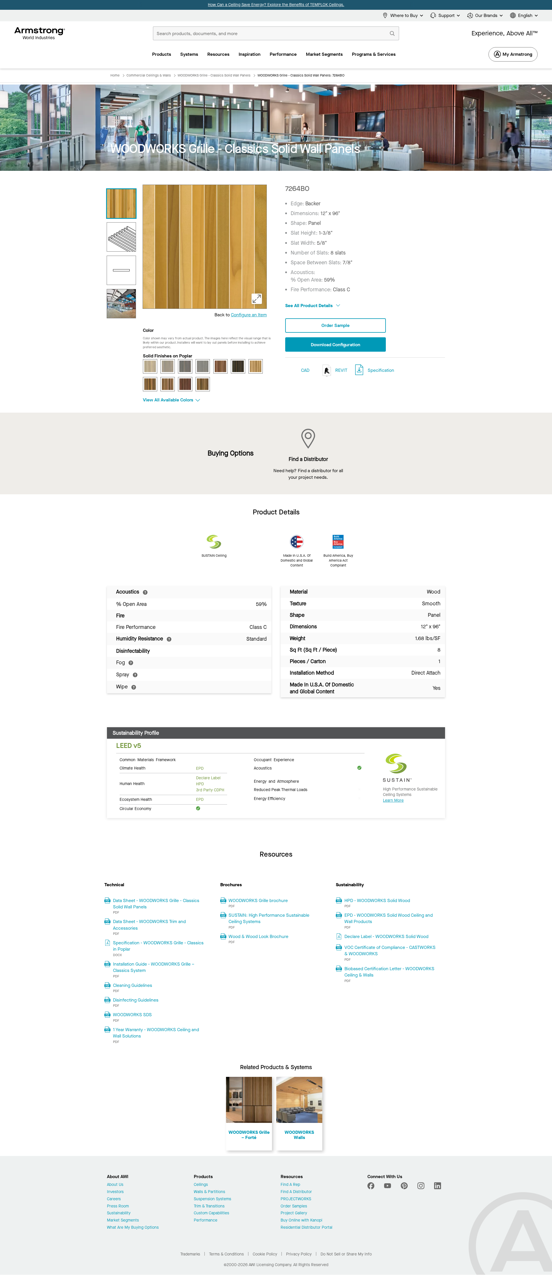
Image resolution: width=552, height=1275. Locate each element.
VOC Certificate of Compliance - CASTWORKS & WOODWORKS (390, 950)
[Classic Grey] (202, 366)
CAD (305, 370)
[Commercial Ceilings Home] (39, 33)
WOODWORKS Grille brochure (258, 900)
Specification (381, 370)
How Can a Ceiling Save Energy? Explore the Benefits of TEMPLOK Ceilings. (276, 4)
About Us (115, 1184)
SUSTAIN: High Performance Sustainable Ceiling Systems (269, 918)
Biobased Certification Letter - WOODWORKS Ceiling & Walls (389, 972)
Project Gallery (294, 1213)
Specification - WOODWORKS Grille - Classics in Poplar (158, 946)
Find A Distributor (296, 1192)
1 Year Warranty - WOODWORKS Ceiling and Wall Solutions (156, 1033)
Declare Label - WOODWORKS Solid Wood (386, 936)
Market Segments (123, 1220)
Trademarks (190, 1254)
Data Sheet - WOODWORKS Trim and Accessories (149, 924)
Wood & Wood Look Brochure (258, 936)
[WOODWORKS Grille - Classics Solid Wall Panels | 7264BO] (121, 203)
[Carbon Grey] (185, 366)
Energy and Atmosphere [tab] (276, 781)
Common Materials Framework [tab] (148, 759)
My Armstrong (517, 54)
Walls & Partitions (209, 1192)
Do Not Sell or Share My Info (346, 1254)
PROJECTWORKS (296, 1199)
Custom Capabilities (211, 1213)
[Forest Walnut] (238, 366)
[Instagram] (421, 1185)
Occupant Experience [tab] (274, 759)
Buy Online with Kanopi (301, 1220)
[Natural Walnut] (150, 384)
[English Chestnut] (220, 366)
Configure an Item (249, 315)
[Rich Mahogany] (185, 384)
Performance (205, 1220)
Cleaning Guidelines (132, 985)
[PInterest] (404, 1185)
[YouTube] (387, 1185)
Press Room (118, 1206)
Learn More (393, 800)
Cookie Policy (265, 1254)
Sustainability (119, 1213)
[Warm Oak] (202, 384)
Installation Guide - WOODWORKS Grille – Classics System (153, 967)
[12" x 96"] (121, 270)
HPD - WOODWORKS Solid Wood (377, 900)
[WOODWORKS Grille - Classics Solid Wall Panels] (121, 303)
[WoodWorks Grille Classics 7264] (121, 237)
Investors (115, 1192)
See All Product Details (309, 306)
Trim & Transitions (209, 1206)
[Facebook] (371, 1185)
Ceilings (201, 1184)
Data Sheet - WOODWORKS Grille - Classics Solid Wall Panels (156, 903)
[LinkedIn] (437, 1185)
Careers (114, 1199)
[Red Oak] (167, 384)
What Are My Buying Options (133, 1227)
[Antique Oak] (150, 366)
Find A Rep (290, 1184)
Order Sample (335, 325)
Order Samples (294, 1206)
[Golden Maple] (255, 366)
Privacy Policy (299, 1254)
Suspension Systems (212, 1199)
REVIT (340, 370)
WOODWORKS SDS (132, 1015)
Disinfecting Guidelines (135, 1000)
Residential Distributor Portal (306, 1227)
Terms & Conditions (226, 1254)
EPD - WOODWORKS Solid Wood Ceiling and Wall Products (388, 918)
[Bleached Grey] (167, 366)
